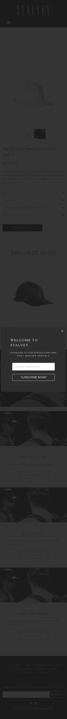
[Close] (62, 331)
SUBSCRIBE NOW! (33, 377)
